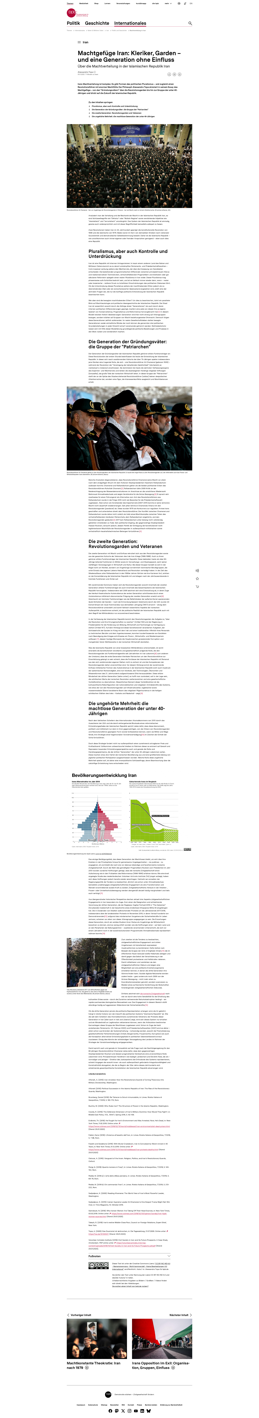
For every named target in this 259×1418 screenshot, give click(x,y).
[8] (155, 653)
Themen (69, 30)
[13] (103, 933)
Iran (107, 30)
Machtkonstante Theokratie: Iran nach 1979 (93, 1365)
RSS (123, 1405)
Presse (139, 1405)
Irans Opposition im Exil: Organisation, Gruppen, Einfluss (161, 1365)
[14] (163, 951)
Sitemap (104, 1405)
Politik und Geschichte (119, 30)
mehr (168, 3)
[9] (142, 693)
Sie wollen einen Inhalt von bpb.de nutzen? (130, 1286)
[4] (114, 520)
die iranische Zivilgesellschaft (152, 994)
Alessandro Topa (87, 72)
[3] (155, 494)
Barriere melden (151, 1405)
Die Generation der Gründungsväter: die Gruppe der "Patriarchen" (119, 109)
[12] (105, 916)
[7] (98, 639)
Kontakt (131, 1405)
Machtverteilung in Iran (138, 30)
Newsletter (114, 1405)
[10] (142, 735)
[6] (162, 596)
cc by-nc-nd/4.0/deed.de (104, 854)
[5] (140, 531)
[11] (101, 893)
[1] (159, 312)
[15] (146, 1005)
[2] (122, 488)
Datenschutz (93, 1405)
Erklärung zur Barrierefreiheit (171, 1405)
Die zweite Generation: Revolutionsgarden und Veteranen (116, 113)
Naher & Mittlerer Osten (95, 30)
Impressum (81, 1405)
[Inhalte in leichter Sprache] (179, 4)
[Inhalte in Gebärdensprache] (185, 4)
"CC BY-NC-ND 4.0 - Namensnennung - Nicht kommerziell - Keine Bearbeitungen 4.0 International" (141, 1266)
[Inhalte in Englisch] (191, 4)
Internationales (80, 30)
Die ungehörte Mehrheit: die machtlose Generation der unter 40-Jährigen (123, 116)
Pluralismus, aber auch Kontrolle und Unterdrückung (114, 106)
